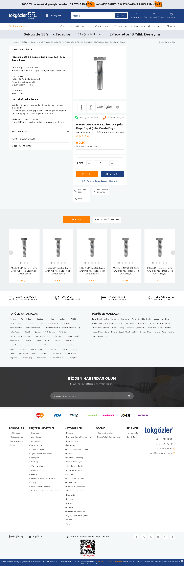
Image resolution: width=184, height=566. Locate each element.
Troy (106, 323)
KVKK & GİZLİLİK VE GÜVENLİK (109, 561)
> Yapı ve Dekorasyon (73, 462)
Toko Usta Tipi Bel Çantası (58, 323)
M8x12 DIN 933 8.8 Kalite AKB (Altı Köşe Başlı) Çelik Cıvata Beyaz (92, 271)
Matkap (51, 319)
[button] (20, 263)
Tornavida (57, 353)
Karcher (157, 332)
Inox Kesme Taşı (42, 336)
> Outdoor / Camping (74, 458)
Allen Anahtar (16, 327)
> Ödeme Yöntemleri (104, 433)
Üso (154, 327)
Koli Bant (28, 340)
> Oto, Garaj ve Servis (74, 466)
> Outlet (68, 520)
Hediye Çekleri (122, 26)
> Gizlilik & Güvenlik (37, 449)
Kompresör (41, 358)
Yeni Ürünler (68, 26)
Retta (111, 323)
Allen (39, 340)
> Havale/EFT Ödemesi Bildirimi (42, 478)
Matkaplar (72, 358)
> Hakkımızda (14, 433)
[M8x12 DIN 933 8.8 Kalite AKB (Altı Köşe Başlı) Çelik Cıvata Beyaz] (92, 246)
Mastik (47, 340)
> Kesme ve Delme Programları (78, 437)
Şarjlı (12, 323)
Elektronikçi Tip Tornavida (20, 336)
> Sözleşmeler (34, 441)
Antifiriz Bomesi (57, 358)
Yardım (172, 26)
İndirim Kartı (139, 26)
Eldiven (41, 323)
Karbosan (115, 319)
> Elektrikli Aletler (72, 441)
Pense (12, 349)
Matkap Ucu (15, 340)
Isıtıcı (34, 353)
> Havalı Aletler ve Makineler (76, 449)
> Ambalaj (69, 503)
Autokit (153, 323)
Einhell (167, 323)
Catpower (130, 327)
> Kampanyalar (131, 433)
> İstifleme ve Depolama (75, 512)
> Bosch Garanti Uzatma (39, 487)
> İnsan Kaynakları (16, 441)
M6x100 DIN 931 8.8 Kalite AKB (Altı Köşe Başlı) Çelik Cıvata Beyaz (24, 271)
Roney (94, 323)
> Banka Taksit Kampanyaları (108, 437)
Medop (168, 327)
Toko (94, 319)
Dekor (107, 332)
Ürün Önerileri (21, 146)
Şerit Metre (23, 353)
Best (100, 327)
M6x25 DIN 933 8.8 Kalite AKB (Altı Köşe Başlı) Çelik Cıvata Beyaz (160, 271)
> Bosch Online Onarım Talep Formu (44, 491)
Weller (107, 336)
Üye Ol (161, 17)
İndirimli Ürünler (85, 26)
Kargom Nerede (157, 26)
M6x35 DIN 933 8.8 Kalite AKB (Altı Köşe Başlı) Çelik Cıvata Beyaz (58, 271)
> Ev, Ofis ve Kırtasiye (73, 470)
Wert (101, 323)
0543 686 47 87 (164, 448)
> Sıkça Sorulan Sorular (38, 445)
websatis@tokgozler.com (158, 453)
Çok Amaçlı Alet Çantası (45, 332)
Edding (21, 323)
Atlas (164, 332)
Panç (75, 349)
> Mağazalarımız (16, 437)
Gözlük (27, 332)
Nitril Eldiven (64, 332)
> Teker (68, 524)
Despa (150, 332)
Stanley (143, 332)
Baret (31, 323)
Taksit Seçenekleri (23, 139)
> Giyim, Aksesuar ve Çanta (76, 516)
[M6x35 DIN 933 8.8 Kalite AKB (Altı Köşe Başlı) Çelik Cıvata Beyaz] (58, 246)
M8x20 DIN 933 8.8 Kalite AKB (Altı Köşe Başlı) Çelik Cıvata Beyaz (126, 271)
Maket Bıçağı (27, 358)
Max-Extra (165, 319)
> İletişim (12, 445)
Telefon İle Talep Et (115, 118)
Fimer (134, 319)
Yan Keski (23, 349)
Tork (126, 323)
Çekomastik (140, 327)
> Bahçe (68, 454)
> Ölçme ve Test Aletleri (74, 491)
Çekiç (12, 353)
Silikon (57, 340)
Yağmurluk (58, 336)
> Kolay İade (34, 433)
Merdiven (59, 345)
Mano (145, 323)
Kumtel (161, 327)
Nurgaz (13, 319)
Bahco (160, 323)
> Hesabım (33, 470)
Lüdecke (135, 332)
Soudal (100, 336)
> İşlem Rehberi (35, 437)
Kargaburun (53, 349)
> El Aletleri (69, 433)
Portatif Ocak (26, 319)
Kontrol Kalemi (37, 349)
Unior (94, 327)
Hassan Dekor (97, 332)
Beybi (121, 332)
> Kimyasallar (70, 483)
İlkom (149, 327)
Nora (94, 336)
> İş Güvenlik (70, 445)
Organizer (30, 345)
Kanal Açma (70, 353)
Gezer (139, 323)
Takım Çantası (45, 345)
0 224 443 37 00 (164, 444)
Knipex (106, 327)
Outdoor (40, 319)
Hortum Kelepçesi (33, 327)
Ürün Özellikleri (22, 49)
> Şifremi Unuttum (37, 466)
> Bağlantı (69, 507)
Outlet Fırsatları (104, 26)
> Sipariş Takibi (35, 483)
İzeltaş (106, 319)
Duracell (113, 327)
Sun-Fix (141, 319)
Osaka (148, 319)
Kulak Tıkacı (15, 332)
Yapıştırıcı (71, 345)
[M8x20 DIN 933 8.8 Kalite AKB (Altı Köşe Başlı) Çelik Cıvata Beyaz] (126, 246)
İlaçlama (13, 358)
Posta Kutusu (15, 345)
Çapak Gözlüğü (73, 336)
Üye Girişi (147, 17)
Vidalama (63, 319)
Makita (133, 323)
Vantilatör (44, 353)
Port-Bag (119, 323)
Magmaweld (125, 319)
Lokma (65, 349)
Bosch (99, 319)
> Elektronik (70, 495)
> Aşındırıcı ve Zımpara (74, 478)
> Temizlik (69, 474)
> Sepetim (33, 474)
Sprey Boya (69, 340)
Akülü (73, 319)
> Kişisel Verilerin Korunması (40, 454)
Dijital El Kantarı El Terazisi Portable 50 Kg (62, 327)
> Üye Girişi (33, 462)
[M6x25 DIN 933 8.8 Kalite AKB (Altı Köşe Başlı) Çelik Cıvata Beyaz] (159, 246)
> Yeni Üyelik (34, 458)
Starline (170, 332)
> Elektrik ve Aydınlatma (75, 487)
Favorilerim (135, 17)
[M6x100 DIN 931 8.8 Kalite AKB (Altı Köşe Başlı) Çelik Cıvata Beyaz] (24, 246)
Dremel (114, 332)
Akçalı (127, 332)
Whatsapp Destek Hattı (88, 118)
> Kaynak (69, 499)
